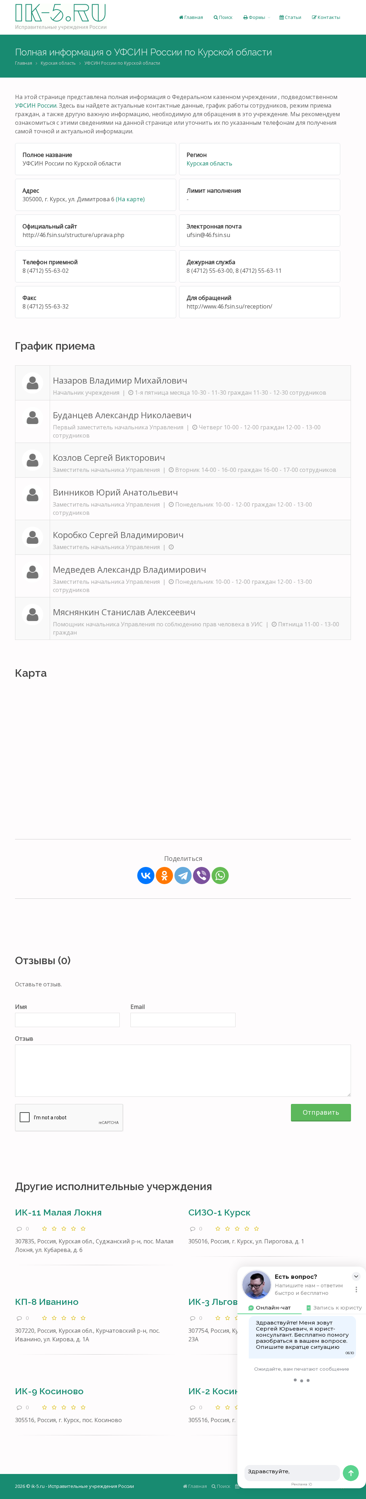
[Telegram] (183, 875)
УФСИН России (35, 105)
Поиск (225, 17)
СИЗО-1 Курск (219, 1212)
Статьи (292, 17)
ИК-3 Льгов (213, 1301)
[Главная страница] (61, 17)
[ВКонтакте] (145, 875)
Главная (193, 17)
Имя (21, 1007)
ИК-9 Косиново (49, 1391)
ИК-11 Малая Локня (58, 1212)
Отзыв (24, 1038)
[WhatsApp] (220, 875)
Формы (256, 17)
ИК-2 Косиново (222, 1391)
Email (137, 1007)
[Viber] (201, 875)
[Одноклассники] (164, 875)
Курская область (58, 63)
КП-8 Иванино (47, 1301)
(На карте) (130, 199)
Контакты (328, 17)
